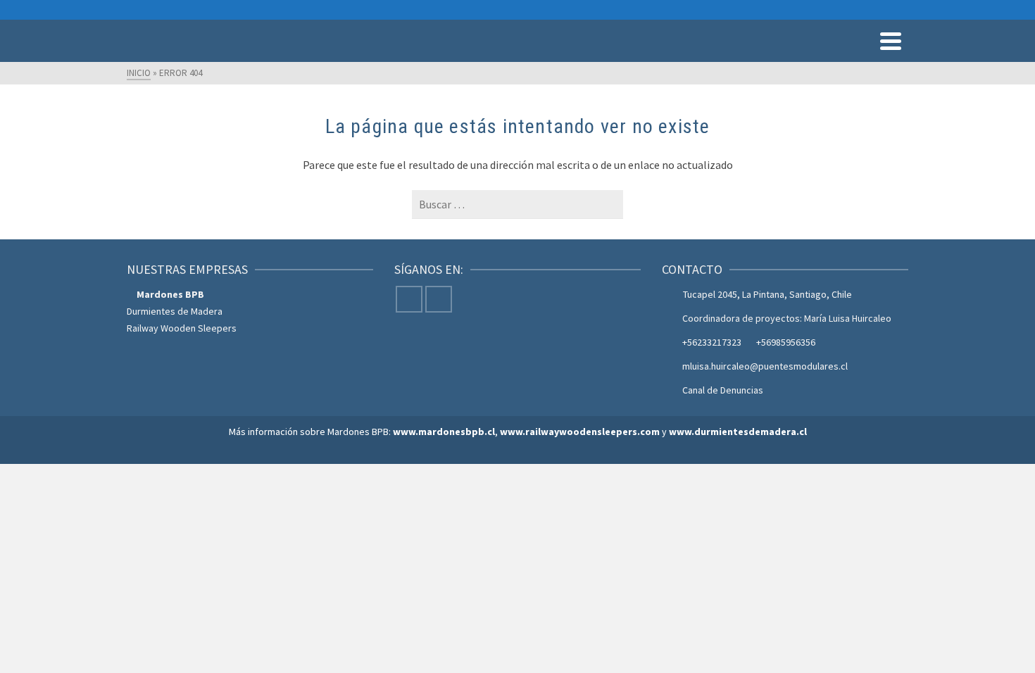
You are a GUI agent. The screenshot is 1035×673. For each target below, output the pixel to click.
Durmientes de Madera (174, 311)
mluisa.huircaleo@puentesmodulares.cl (765, 366)
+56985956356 (785, 342)
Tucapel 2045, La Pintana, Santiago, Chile (767, 294)
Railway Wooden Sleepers (182, 328)
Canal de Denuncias (722, 390)
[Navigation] (890, 41)
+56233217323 (711, 342)
